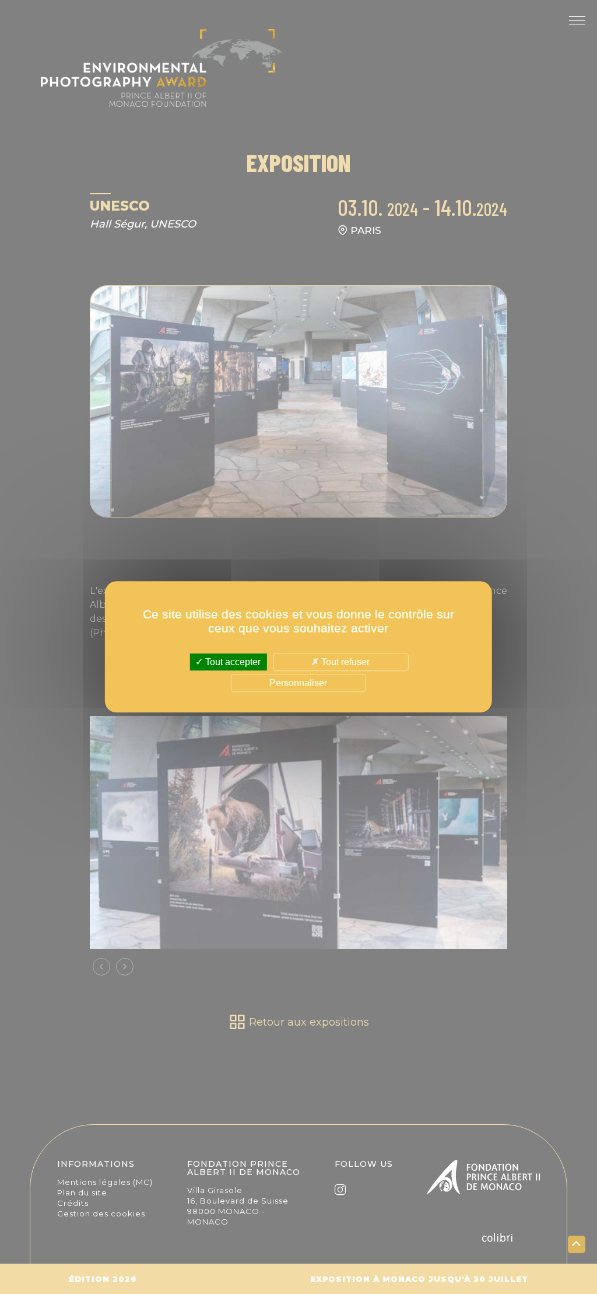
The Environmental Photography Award (162, 76)
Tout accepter (232, 662)
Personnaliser (298, 683)
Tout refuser (344, 662)
